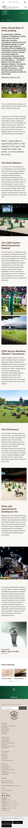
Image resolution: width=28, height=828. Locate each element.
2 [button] (15, 681)
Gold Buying (4, 747)
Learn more (4, 653)
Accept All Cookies (7, 822)
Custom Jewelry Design (8, 743)
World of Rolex (9, 20)
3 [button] (17, 681)
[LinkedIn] (9, 795)
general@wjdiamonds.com (12, 785)
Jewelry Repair (5, 740)
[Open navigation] (26, 7)
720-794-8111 (9, 782)
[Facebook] (2, 795)
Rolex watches (19, 678)
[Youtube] (7, 795)
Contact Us (4, 755)
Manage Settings (7, 825)
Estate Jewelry (5, 729)
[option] (8, 674)
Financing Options (6, 790)
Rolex (4, 20)
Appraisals (4, 744)
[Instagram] (4, 795)
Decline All (17, 822)
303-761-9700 (8, 781)
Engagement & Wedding (8, 726)
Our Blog (3, 758)
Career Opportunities (7, 760)
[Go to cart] (25, 2)
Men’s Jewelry (5, 730)
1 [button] (10, 681)
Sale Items (4, 733)
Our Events (4, 757)
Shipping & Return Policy (8, 746)
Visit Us (3, 788)
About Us (4, 754)
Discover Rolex (6, 678)
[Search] (3, 2)
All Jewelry (4, 727)
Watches (3, 732)
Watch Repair (5, 741)
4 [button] (19, 681)
